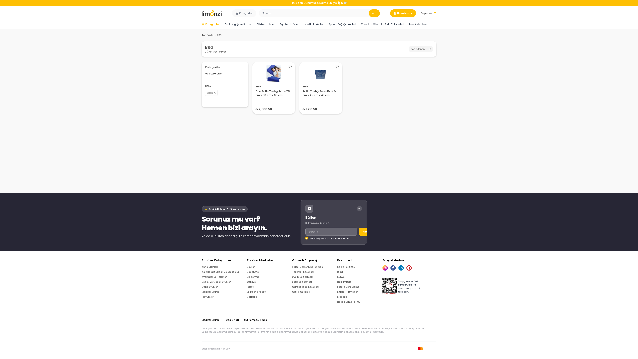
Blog (340, 272)
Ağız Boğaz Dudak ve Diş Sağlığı (220, 272)
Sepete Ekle (273, 109)
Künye (341, 277)
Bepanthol (253, 272)
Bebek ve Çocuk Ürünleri (216, 282)
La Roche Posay (256, 292)
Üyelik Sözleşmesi (302, 277)
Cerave (251, 282)
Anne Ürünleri (210, 267)
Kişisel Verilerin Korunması (307, 267)
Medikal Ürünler (211, 292)
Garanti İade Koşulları (305, 287)
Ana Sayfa (207, 35)
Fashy (250, 287)
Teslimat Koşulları (303, 272)
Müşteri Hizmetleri (347, 292)
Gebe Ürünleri (210, 287)
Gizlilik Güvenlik (301, 292)
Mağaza (342, 297)
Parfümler (208, 297)
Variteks (252, 297)
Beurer (251, 267)
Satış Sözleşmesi (302, 282)
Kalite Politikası (346, 267)
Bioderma (253, 277)
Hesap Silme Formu (348, 301)
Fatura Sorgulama (348, 287)
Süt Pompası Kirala (255, 320)
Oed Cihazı (232, 320)
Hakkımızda (344, 282)
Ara (374, 13)
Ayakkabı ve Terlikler (214, 277)
